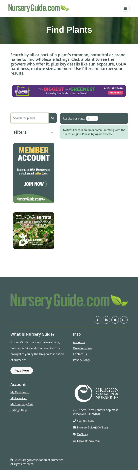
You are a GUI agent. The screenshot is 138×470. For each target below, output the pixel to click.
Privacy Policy (81, 360)
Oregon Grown (82, 348)
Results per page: (74, 118)
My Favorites (18, 398)
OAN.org (82, 434)
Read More (22, 370)
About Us (79, 342)
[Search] (52, 118)
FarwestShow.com (88, 441)
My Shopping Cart (21, 404)
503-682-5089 (85, 421)
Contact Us (80, 354)
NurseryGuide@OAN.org (92, 427)
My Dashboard (19, 392)
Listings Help (18, 410)
